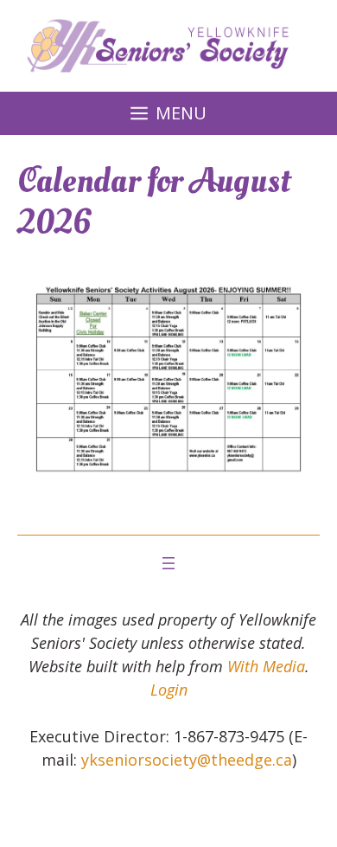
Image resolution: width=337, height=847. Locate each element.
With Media (266, 666)
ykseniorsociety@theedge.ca (186, 759)
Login (169, 689)
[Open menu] (168, 563)
